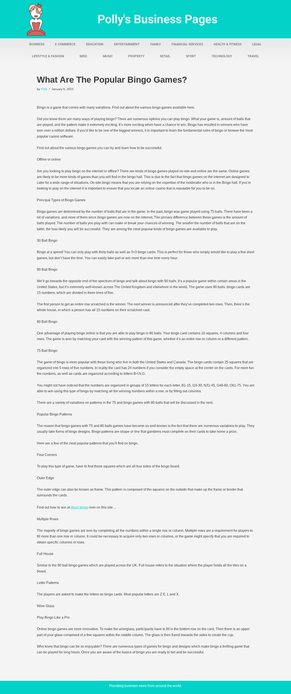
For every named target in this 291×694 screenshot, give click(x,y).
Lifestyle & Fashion (48, 56)
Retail (165, 56)
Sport (191, 56)
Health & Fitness (228, 44)
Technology (222, 56)
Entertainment (127, 44)
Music (108, 56)
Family (155, 44)
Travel (253, 56)
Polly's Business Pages (158, 19)
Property (136, 56)
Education (94, 44)
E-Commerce (65, 44)
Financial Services (187, 44)
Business (36, 44)
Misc (83, 56)
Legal (257, 44)
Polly (44, 89)
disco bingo (79, 507)
